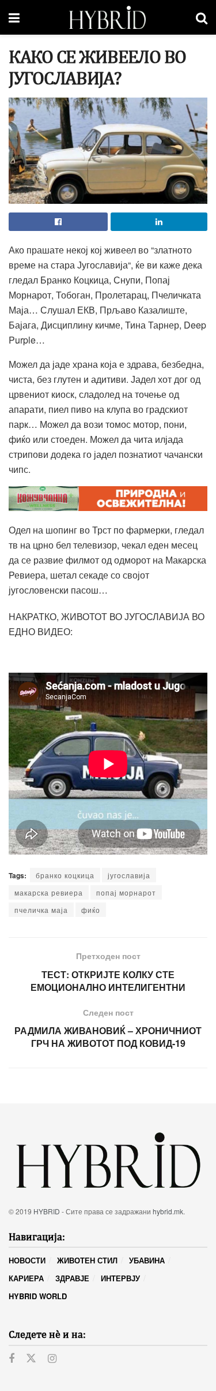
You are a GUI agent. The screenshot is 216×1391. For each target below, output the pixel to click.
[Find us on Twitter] (31, 1358)
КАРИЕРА (26, 1278)
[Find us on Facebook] (11, 1358)
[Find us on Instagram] (52, 1358)
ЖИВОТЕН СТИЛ (87, 1260)
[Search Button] (201, 17)
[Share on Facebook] (58, 221)
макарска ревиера (48, 892)
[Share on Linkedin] (159, 221)
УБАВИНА (147, 1260)
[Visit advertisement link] (108, 498)
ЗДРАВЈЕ (72, 1278)
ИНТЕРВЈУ (120, 1278)
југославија (129, 875)
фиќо (90, 910)
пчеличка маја (41, 910)
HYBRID (46, 1211)
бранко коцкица (65, 875)
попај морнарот (126, 892)
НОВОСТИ (27, 1260)
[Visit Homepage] (107, 17)
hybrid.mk (168, 1211)
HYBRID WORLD (38, 1296)
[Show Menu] (14, 17)
